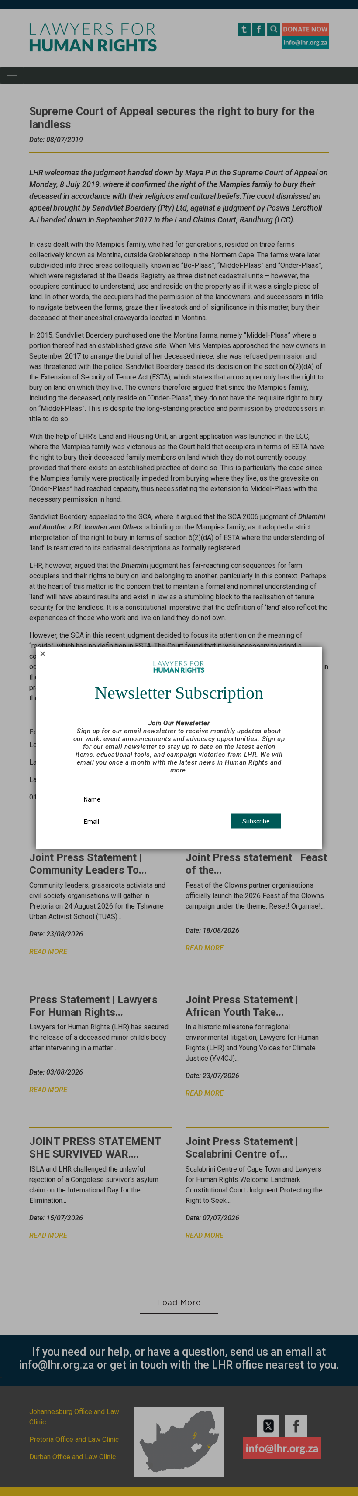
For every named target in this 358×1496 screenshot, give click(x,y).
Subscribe (256, 821)
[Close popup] (42, 654)
